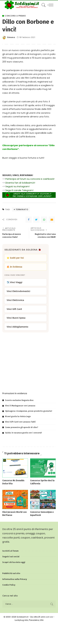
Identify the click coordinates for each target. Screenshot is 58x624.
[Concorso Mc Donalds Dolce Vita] (15, 468)
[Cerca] (43, 5)
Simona (11, 37)
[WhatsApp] (44, 219)
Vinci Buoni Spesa (16, 317)
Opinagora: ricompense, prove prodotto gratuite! (28, 411)
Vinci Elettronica (15, 300)
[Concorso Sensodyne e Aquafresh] (43, 499)
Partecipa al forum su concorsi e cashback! (29, 178)
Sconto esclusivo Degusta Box (19, 400)
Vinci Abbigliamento (17, 326)
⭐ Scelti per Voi (15, 257)
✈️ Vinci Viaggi (14, 282)
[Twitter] (36, 219)
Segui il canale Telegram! (19, 190)
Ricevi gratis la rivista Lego (18, 416)
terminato (22, 209)
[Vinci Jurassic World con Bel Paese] (15, 499)
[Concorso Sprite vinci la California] (43, 468)
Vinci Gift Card (14, 309)
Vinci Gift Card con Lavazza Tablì (20, 422)
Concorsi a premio (15, 16)
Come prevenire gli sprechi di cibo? (21, 427)
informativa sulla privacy (40, 383)
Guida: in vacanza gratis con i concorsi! (23, 433)
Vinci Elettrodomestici (18, 291)
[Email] (52, 219)
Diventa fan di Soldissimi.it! (20, 182)
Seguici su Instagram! (17, 186)
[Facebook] (29, 219)
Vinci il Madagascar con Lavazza (20, 405)
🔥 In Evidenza (14, 266)
